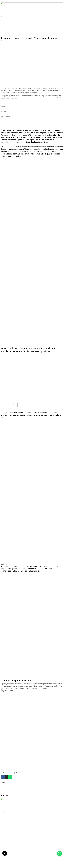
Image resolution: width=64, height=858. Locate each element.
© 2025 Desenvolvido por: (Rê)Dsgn (10, 773)
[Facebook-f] (3, 777)
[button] (59, 853)
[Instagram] (6, 777)
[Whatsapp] (10, 777)
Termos (2, 781)
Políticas (3, 782)
